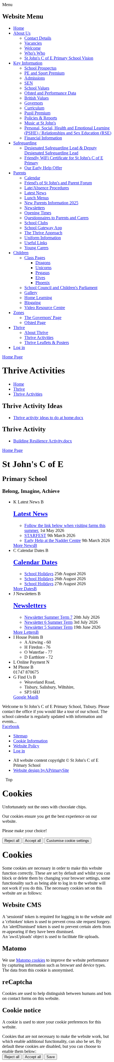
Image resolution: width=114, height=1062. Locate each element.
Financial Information (43, 138)
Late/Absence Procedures (46, 187)
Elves (40, 277)
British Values (36, 98)
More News (25, 545)
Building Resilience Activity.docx (42, 441)
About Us (21, 33)
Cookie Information (30, 740)
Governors (33, 103)
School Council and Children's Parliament (60, 287)
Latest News (35, 192)
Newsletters (34, 207)
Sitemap (20, 736)
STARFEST (35, 535)
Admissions (34, 78)
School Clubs (36, 222)
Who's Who (34, 53)
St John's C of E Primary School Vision (58, 58)
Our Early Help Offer (43, 167)
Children (20, 252)
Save (50, 1057)
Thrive (19, 327)
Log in (19, 347)
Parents (19, 172)
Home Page (12, 357)
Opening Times (37, 212)
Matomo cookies (30, 960)
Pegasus (42, 272)
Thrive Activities (38, 337)
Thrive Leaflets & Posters (46, 342)
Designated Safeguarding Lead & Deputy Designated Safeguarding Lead (60, 150)
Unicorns (43, 267)
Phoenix (42, 282)
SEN (28, 83)
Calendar (32, 177)
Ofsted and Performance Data (50, 93)
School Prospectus (40, 68)
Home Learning (38, 297)
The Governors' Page (42, 317)
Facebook (10, 726)
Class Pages (34, 257)
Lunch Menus (36, 197)
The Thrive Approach (43, 232)
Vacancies (33, 43)
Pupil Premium (37, 113)
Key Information (27, 63)
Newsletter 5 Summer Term (48, 627)
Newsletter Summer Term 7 (48, 617)
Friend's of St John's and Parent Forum (58, 182)
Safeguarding (25, 143)
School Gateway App (43, 227)
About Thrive (36, 332)
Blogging (32, 302)
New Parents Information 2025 (51, 202)
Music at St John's (40, 123)
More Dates (25, 588)
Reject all (11, 841)
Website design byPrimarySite (41, 770)
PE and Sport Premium (44, 73)
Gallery (30, 292)
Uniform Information (42, 237)
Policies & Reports (40, 118)
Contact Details (37, 38)
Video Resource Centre (44, 307)
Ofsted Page (35, 322)
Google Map (25, 697)
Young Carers (36, 247)
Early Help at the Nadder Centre (52, 540)
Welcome (32, 48)
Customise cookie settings (67, 841)
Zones (18, 312)
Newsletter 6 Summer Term (48, 622)
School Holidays (38, 573)
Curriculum (34, 108)
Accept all (33, 841)
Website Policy (26, 745)
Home (18, 28)
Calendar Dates (35, 562)
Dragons (42, 262)
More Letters (26, 632)
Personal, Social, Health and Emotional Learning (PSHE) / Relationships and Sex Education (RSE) (67, 130)
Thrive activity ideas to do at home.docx (48, 417)
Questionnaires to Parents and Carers (56, 217)
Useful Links (35, 242)
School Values (36, 88)
